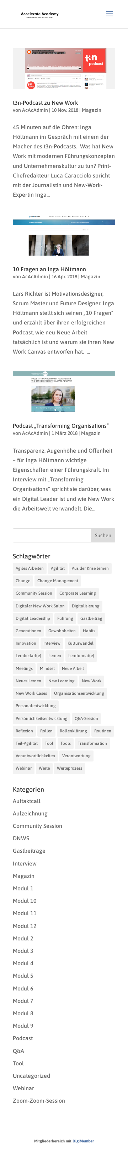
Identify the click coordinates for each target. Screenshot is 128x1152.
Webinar (24, 768)
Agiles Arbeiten (30, 568)
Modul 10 (25, 900)
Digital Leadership (33, 618)
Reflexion (24, 730)
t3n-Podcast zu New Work (45, 102)
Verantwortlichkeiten (35, 755)
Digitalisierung (86, 606)
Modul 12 (25, 926)
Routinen (102, 730)
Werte (44, 768)
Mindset (47, 668)
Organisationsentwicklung (79, 693)
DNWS (21, 838)
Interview (51, 643)
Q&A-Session (86, 718)
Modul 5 (23, 975)
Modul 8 (23, 1013)
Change (23, 580)
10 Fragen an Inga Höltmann (49, 269)
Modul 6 (23, 988)
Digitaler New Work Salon (40, 606)
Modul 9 (23, 1025)
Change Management (57, 580)
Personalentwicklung (36, 705)
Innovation (26, 643)
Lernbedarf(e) (28, 655)
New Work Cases (31, 693)
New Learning (61, 680)
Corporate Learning (77, 593)
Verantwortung (76, 755)
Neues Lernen (28, 680)
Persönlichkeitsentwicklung (42, 718)
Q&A (18, 1051)
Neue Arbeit (73, 668)
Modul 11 (25, 913)
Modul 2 (23, 938)
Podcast (23, 1038)
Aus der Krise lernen (90, 568)
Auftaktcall (27, 801)
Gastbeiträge (29, 850)
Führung (65, 618)
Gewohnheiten (62, 630)
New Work (91, 680)
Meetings (24, 668)
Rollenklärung (73, 730)
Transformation (92, 743)
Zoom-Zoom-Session (39, 1100)
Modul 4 (23, 963)
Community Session (34, 593)
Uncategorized (31, 1075)
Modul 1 (23, 888)
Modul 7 (23, 1001)
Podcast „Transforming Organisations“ (61, 425)
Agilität (58, 568)
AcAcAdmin (35, 110)
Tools (65, 743)
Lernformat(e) (81, 655)
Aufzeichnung (30, 813)
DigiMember (83, 1141)
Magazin (91, 110)
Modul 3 (23, 951)
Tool (49, 743)
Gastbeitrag (91, 618)
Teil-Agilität (27, 743)
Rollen (46, 730)
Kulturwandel (81, 643)
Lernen (54, 655)
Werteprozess (69, 768)
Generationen (28, 630)
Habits (89, 630)
